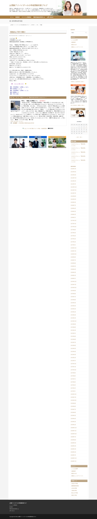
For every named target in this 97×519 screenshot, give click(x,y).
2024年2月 (73, 181)
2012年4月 (73, 351)
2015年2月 (73, 312)
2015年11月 (73, 284)
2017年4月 (73, 235)
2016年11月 (73, 251)
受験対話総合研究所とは (14, 508)
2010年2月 (73, 424)
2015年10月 (73, 287)
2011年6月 (73, 382)
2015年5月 (73, 302)
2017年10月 (73, 226)
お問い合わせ (12, 510)
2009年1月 (73, 455)
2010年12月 (73, 394)
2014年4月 (73, 315)
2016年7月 (73, 260)
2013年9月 (73, 324)
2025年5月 (73, 171)
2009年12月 (74, 427)
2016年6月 (73, 263)
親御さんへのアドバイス (77, 47)
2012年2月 (73, 357)
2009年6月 (73, 440)
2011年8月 (73, 376)
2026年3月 (73, 168)
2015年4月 (73, 305)
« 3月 (77, 137)
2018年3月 (73, 211)
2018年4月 (73, 208)
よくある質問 (74, 40)
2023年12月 (74, 187)
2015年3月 (73, 308)
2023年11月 (73, 190)
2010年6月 (73, 412)
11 (86, 128)
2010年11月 (73, 397)
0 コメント (29, 35)
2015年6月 (73, 299)
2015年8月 (73, 293)
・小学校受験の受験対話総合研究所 (23, 123)
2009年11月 (73, 430)
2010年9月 (73, 403)
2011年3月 (73, 385)
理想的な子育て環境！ (18, 32)
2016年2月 (73, 275)
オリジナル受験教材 (13, 505)
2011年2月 (73, 388)
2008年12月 (74, 458)
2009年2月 (73, 452)
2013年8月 (73, 327)
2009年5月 (73, 443)
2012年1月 (73, 360)
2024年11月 (73, 178)
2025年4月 (73, 175)
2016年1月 (73, 278)
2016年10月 (73, 254)
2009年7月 (73, 436)
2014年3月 (73, 318)
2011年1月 (73, 391)
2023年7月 (73, 193)
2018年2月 (73, 214)
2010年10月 (73, 400)
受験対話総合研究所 (38, 11)
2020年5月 (73, 199)
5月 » (81, 137)
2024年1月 (73, 184)
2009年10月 (74, 433)
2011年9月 (73, 373)
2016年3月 (73, 272)
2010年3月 (73, 421)
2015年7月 (73, 296)
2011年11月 (73, 366)
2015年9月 (73, 290)
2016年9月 (73, 257)
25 (86, 131)
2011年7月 (73, 379)
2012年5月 (73, 348)
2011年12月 (73, 363)
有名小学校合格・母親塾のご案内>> (78, 105)
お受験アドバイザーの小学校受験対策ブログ (28, 5)
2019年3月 (73, 202)
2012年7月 (73, 342)
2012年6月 (73, 345)
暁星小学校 (74, 495)
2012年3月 (73, 354)
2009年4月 (73, 446)
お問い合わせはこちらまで (16, 121)
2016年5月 (73, 266)
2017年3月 (73, 238)
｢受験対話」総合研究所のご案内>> (77, 81)
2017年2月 (73, 242)
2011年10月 (73, 369)
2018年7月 (73, 205)
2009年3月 (73, 449)
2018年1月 (73, 217)
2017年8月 (73, 229)
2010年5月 (73, 415)
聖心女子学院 (74, 493)
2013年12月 (73, 321)
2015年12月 (73, 281)
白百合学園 (74, 488)
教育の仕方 (22, 35)
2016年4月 (73, 269)
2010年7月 (73, 409)
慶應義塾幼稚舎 (75, 485)
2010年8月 (73, 406)
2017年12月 (73, 220)
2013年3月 (73, 330)
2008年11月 (73, 461)
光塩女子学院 (74, 483)
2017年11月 (73, 223)
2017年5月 (73, 232)
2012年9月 (73, 336)
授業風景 (73, 42)
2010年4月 (73, 418)
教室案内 (11, 506)
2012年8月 (73, 339)
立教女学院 (74, 490)
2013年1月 (73, 333)
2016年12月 (73, 248)
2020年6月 (73, 196)
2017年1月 (73, 245)
